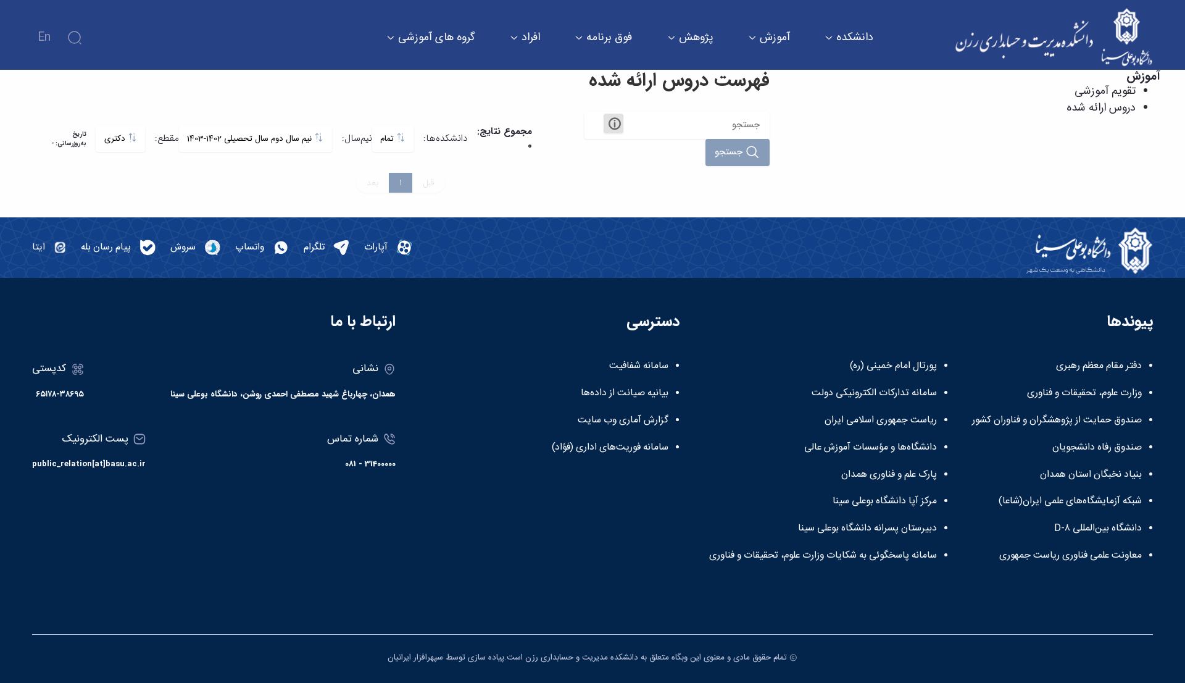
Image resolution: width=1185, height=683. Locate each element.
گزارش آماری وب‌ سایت (623, 421)
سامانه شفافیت (638, 366)
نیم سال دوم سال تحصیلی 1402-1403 (250, 139)
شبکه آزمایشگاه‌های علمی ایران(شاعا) (1070, 501)
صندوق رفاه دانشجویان (1097, 448)
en (44, 37)
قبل (428, 183)
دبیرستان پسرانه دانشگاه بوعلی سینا (867, 529)
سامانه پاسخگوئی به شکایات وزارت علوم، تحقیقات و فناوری (823, 556)
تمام (388, 139)
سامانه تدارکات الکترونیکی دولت (874, 393)
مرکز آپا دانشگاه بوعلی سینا (885, 501)
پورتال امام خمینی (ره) (893, 366)
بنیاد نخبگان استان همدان (1091, 475)
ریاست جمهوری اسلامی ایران (881, 421)
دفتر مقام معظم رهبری (1099, 366)
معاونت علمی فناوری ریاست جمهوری (1070, 556)
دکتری (116, 139)
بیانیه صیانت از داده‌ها (624, 393)
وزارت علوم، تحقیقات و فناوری (1084, 393)
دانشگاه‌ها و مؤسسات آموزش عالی (870, 448)
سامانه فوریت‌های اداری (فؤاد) (610, 448)
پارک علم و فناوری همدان (889, 475)
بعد (372, 183)
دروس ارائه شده (1101, 108)
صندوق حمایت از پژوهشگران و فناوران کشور (1057, 421)
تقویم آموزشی (1105, 91)
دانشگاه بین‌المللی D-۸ (1098, 529)
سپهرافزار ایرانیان (415, 657)
